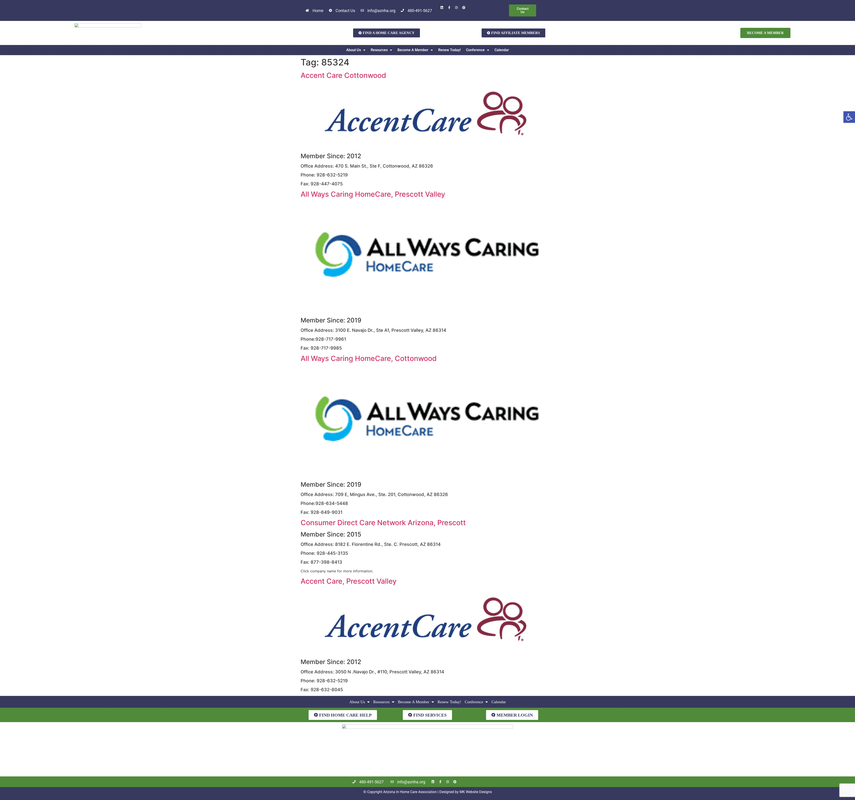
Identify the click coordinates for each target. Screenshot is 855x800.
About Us (353, 50)
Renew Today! (449, 50)
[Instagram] (456, 7)
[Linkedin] (442, 7)
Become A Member (412, 50)
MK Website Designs (476, 792)
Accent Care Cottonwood (343, 75)
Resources (379, 50)
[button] (849, 117)
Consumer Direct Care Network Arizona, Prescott (383, 522)
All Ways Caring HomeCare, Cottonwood (369, 358)
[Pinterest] (464, 7)
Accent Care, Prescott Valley (349, 581)
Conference (475, 50)
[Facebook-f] (449, 7)
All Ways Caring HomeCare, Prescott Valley (373, 194)
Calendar (502, 50)
